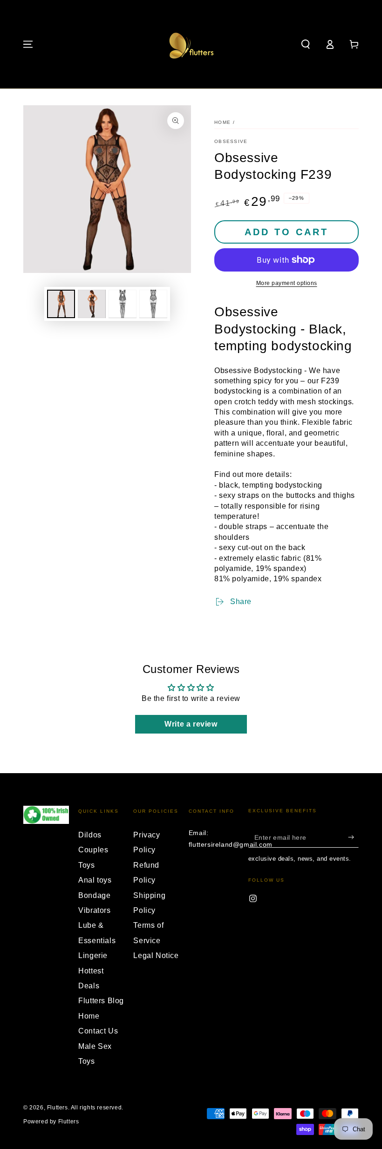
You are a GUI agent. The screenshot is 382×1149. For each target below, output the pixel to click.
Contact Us (98, 1031)
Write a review (190, 724)
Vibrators (94, 910)
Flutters (57, 1107)
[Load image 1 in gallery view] (61, 304)
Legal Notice (155, 955)
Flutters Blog (101, 1001)
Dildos (90, 835)
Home (222, 122)
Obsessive (231, 141)
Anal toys (94, 880)
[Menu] (28, 44)
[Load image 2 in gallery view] (92, 304)
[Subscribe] (353, 837)
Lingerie (93, 955)
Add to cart (286, 232)
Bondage (94, 895)
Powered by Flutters (51, 1121)
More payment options (286, 283)
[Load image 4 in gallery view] (153, 304)
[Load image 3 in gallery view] (122, 304)
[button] (305, 44)
